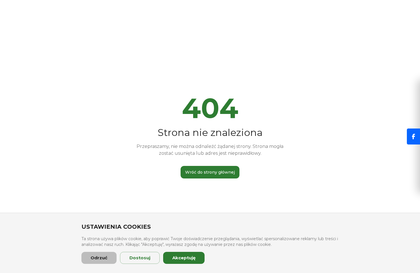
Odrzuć (99, 257)
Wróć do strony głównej (210, 172)
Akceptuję (183, 257)
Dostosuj (139, 257)
